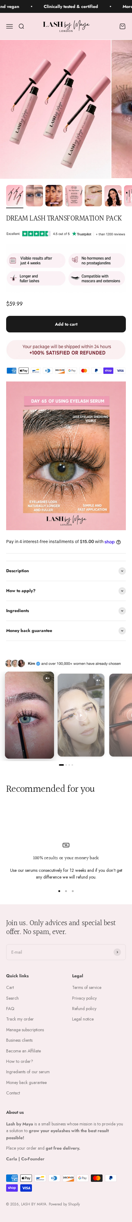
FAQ (10, 1009)
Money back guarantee (26, 1082)
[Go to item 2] (34, 196)
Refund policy (84, 1009)
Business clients (19, 1040)
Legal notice (83, 1019)
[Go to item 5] (93, 196)
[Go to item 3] (54, 196)
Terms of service (86, 987)
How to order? (19, 1061)
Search (12, 998)
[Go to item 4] (73, 197)
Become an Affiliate (23, 1051)
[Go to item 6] (113, 196)
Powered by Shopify (64, 1204)
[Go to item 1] (14, 196)
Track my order (20, 1019)
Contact (13, 1093)
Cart (10, 987)
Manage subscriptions (25, 1030)
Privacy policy (84, 998)
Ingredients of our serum (28, 1072)
